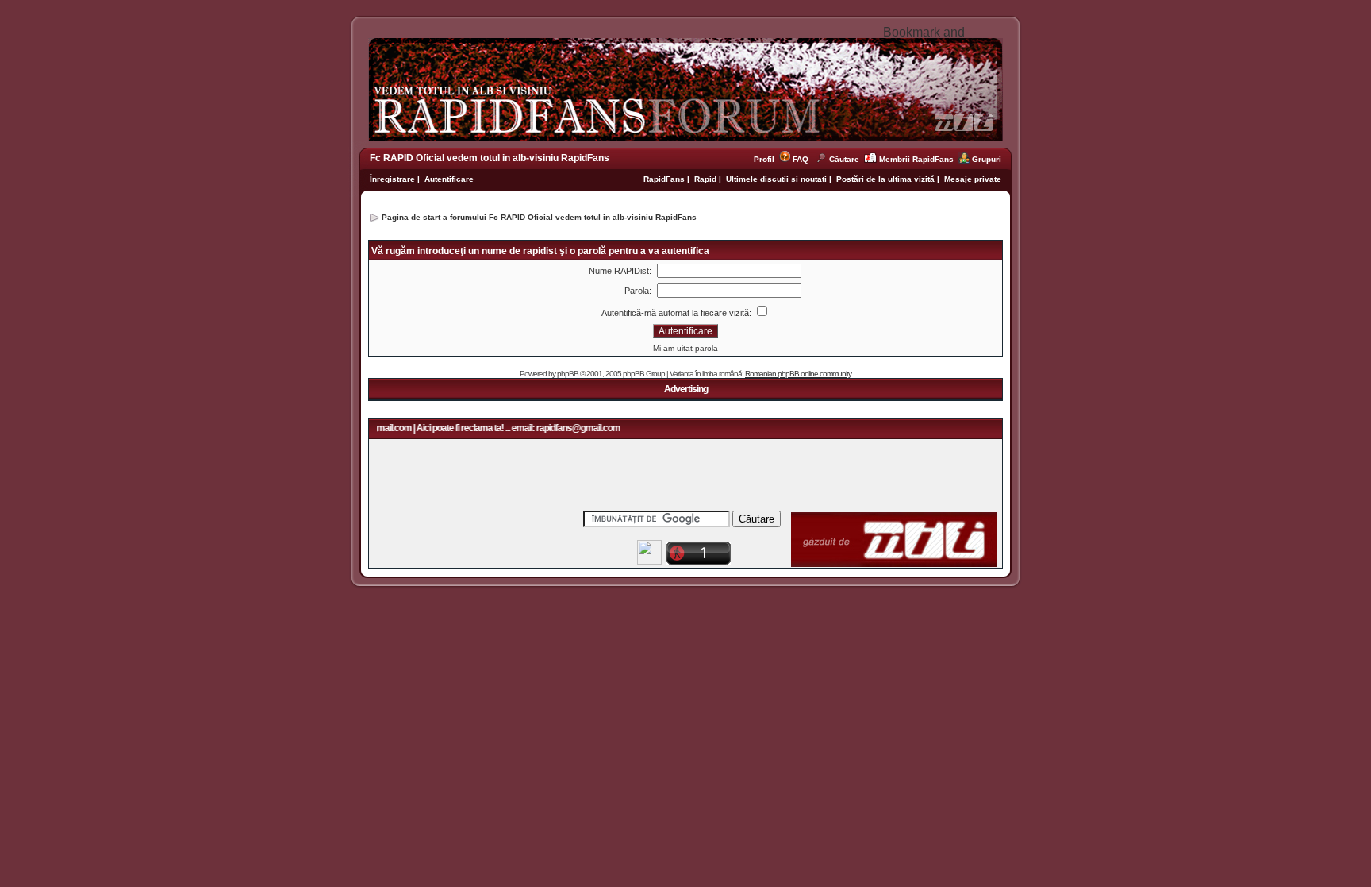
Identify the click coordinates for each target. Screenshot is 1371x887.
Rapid (706, 179)
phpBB (567, 373)
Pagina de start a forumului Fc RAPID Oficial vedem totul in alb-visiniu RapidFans (539, 217)
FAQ (800, 159)
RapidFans (665, 179)
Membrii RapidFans (916, 159)
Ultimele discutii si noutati (776, 179)
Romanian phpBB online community (798, 373)
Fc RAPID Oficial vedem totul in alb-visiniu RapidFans (489, 158)
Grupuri (986, 159)
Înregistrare (392, 179)
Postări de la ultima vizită (885, 179)
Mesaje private (972, 179)
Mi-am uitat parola (685, 348)
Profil (766, 159)
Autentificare (449, 179)
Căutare (844, 159)
